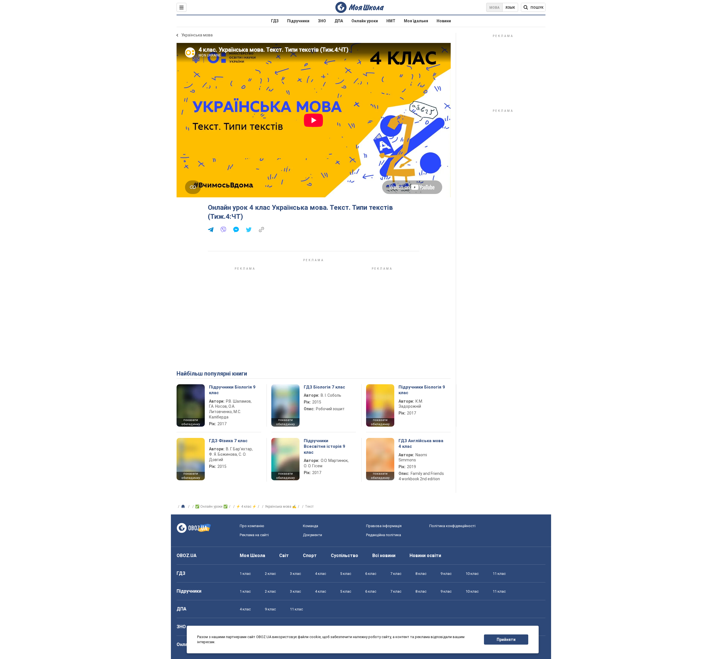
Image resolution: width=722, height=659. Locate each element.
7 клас (395, 573)
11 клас (499, 573)
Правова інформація (384, 526)
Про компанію (252, 526)
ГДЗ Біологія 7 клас (324, 387)
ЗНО (322, 21)
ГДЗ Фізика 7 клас (228, 440)
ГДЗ (275, 21)
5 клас (345, 573)
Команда (310, 526)
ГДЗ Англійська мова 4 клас (421, 443)
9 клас (446, 573)
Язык (510, 8)
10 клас (472, 573)
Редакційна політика (383, 535)
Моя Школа (252, 555)
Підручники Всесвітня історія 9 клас (324, 446)
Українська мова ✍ (280, 507)
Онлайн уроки (364, 21)
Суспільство (344, 555)
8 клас (420, 573)
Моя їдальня (416, 21)
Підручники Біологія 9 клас (232, 390)
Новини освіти (425, 555)
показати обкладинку (190, 422)
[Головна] (184, 506)
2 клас (270, 573)
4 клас (320, 573)
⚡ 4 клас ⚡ (246, 507)
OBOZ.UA (187, 555)
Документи (312, 535)
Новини (444, 21)
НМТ (390, 21)
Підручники (298, 21)
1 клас (245, 573)
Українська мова (197, 35)
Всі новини (383, 555)
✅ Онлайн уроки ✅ (211, 507)
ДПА (338, 21)
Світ (284, 555)
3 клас (295, 573)
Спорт (310, 555)
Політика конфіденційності (452, 526)
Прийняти (506, 639)
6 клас (370, 573)
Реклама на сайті (254, 535)
